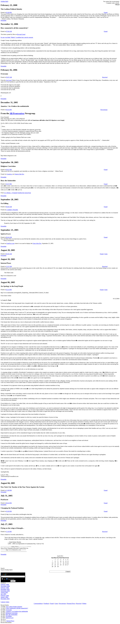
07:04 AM (9, 31)
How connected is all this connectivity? (17, 608)
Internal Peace (10, 621)
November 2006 (5, 586)
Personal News (71, 603)
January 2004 (4, 597)
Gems (105, 254)
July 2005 (3, 594)
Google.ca (9, 174)
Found (105, 12)
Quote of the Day (19, 174)
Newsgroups (103, 109)
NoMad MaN (4, 1)
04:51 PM (9, 169)
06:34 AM (9, 237)
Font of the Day (37, 243)
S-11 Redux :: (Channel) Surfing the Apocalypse (17, 193)
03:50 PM (9, 511)
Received (104, 77)
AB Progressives (17, 113)
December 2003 (5, 598)
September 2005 (5, 591)
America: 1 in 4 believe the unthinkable (17, 611)
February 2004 (5, 595)
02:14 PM (9, 289)
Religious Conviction (11, 613)
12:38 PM (9, 490)
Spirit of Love (9, 617)
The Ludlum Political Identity (14, 606)
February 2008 (5, 584)
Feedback (46, 603)
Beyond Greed (21, 34)
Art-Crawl (9, 80)
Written (84, 603)
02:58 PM (9, 12)
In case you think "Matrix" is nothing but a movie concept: (17, 37)
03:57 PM (9, 184)
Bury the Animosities (11, 614)
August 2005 (4, 592)
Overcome (9, 610)
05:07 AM (9, 77)
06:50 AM (9, 206)
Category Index (5, 602)
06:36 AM (9, 254)
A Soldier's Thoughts (12, 209)
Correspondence (38, 603)
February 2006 (5, 587)
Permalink (3, 20)
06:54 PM (9, 109)
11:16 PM (9, 531)
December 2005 (5, 589)
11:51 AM (9, 266)
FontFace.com (10, 243)
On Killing (9, 616)
